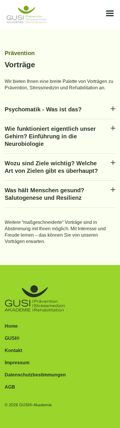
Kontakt (13, 350)
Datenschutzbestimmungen (35, 374)
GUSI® (12, 338)
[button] (110, 13)
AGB (10, 387)
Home (11, 326)
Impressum (17, 362)
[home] (24, 14)
